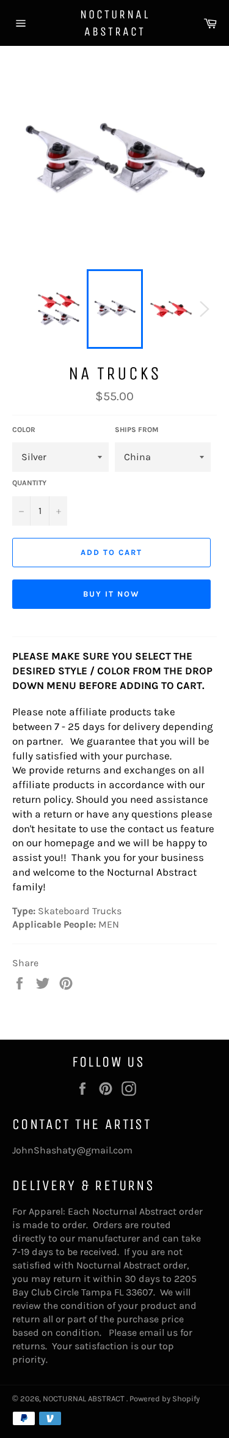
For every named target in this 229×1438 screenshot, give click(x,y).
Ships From (136, 429)
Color (23, 429)
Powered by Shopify (164, 1398)
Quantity (29, 483)
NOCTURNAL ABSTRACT (115, 23)
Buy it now (111, 593)
